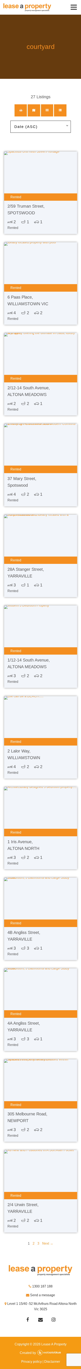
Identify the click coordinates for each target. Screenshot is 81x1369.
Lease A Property (53, 1344)
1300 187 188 (42, 1286)
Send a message (42, 1295)
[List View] (60, 110)
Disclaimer (52, 1361)
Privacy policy (31, 1361)
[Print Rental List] (21, 110)
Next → (47, 1243)
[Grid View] (47, 110)
